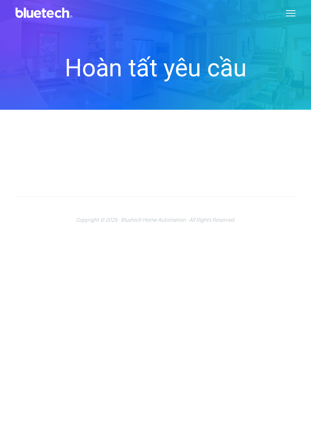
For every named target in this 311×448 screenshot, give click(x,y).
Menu (290, 13)
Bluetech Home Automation (153, 220)
